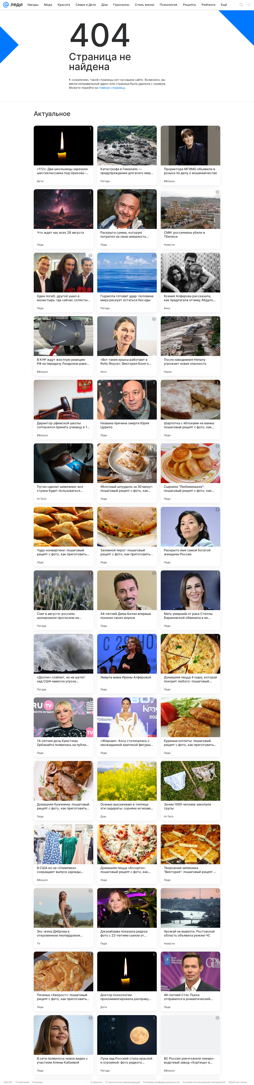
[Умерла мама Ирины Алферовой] (127, 663)
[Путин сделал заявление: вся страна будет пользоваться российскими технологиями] (63, 473)
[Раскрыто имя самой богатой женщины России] (190, 536)
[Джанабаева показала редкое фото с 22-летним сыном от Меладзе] (127, 918)
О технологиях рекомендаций (122, 1082)
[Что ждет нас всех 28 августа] (63, 219)
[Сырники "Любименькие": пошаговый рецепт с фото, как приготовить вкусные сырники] (190, 473)
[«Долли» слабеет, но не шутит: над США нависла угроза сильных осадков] (63, 663)
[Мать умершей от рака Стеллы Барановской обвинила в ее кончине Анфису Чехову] (190, 600)
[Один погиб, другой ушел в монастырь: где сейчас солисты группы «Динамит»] (63, 282)
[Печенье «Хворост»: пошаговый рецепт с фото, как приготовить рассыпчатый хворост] (63, 981)
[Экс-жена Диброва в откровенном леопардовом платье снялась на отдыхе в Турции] (63, 918)
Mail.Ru (8, 1082)
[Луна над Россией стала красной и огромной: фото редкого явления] (127, 1045)
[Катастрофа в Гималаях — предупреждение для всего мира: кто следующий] (127, 155)
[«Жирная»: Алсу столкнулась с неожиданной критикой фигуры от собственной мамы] (127, 727)
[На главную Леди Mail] (15, 5)
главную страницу (112, 88)
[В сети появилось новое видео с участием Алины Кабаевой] (63, 1045)
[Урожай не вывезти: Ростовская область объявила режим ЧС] (190, 918)
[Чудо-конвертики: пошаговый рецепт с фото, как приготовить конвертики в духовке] (63, 536)
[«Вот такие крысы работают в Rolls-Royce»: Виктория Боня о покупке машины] (127, 346)
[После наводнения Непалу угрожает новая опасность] (190, 346)
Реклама (37, 1082)
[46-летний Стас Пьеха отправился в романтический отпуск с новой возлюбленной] (190, 981)
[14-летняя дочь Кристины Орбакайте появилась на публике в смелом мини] (63, 727)
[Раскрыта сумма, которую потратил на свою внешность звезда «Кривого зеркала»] (127, 219)
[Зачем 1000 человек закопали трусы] (190, 791)
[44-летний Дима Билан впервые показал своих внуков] (127, 600)
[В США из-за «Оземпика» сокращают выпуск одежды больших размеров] (63, 854)
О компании (22, 1082)
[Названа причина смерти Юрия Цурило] (127, 409)
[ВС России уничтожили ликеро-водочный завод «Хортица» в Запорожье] (190, 1045)
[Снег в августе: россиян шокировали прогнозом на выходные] (63, 600)
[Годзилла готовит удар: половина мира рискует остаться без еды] (127, 282)
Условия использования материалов (204, 1082)
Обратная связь (237, 1082)
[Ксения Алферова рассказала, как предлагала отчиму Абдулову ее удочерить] (190, 282)
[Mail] (6, 5)
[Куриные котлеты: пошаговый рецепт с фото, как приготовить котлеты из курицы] (190, 727)
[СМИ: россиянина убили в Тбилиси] (190, 219)
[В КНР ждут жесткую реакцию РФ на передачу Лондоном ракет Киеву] (63, 346)
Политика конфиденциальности (161, 1082)
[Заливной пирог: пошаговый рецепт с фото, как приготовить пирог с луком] (127, 536)
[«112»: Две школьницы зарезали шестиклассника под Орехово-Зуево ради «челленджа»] (63, 155)
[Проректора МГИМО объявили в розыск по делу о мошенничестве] (190, 155)
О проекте (96, 1082)
